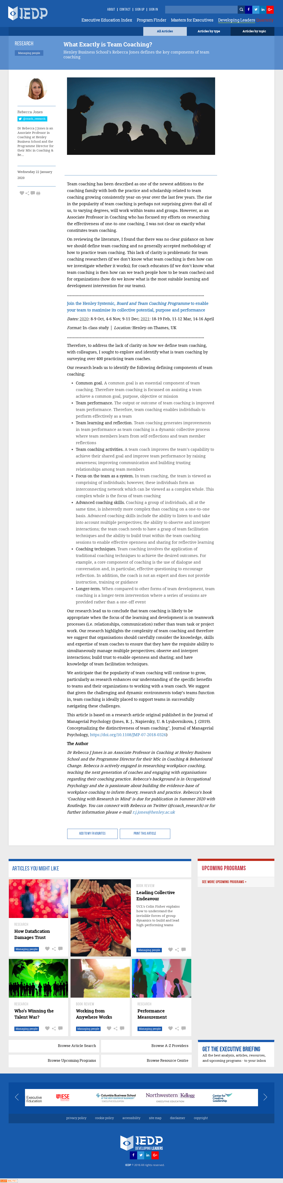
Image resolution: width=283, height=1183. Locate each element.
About (111, 10)
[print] (38, 193)
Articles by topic (254, 31)
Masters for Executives (192, 20)
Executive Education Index (107, 20)
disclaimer (177, 1118)
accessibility (131, 1118)
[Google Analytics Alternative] (9, 1180)
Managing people (27, 949)
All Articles (165, 31)
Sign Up (140, 10)
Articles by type (209, 31)
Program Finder (151, 20)
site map (155, 1118)
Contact (125, 10)
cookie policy (104, 1118)
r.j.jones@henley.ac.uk (153, 812)
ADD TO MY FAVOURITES (92, 833)
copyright (201, 1118)
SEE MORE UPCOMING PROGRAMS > (224, 882)
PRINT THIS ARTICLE (145, 833)
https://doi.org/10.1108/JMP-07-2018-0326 (128, 734)
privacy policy (76, 1118)
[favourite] (22, 193)
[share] (27, 193)
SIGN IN (153, 10)
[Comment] (33, 193)
